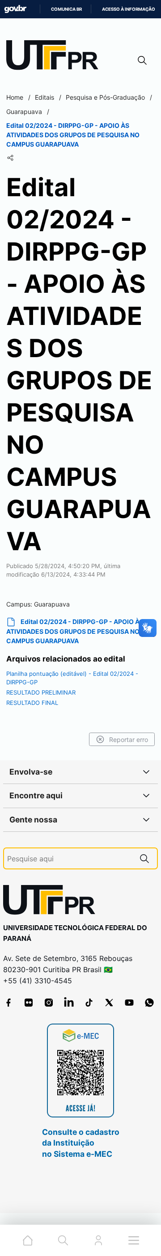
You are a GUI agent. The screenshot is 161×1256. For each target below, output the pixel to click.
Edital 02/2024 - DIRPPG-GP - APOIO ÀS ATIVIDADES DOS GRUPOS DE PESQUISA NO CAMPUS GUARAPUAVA (75, 631)
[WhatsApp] (149, 1002)
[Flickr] (28, 1002)
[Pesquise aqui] (144, 858)
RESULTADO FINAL (32, 702)
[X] (109, 1002)
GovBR (15, 9)
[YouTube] (129, 1002)
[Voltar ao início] (52, 902)
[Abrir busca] (142, 60)
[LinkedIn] (69, 1002)
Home (14, 97)
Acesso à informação (128, 9)
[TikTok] (89, 1002)
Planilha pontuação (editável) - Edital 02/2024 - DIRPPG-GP (72, 678)
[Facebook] (8, 1002)
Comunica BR (66, 9)
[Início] (55, 57)
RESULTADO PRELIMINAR (41, 692)
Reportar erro (128, 739)
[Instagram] (48, 1002)
